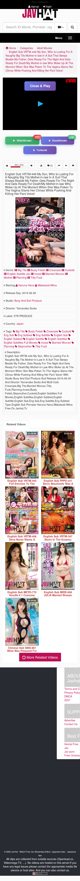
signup (34, 6)
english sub (60, 335)
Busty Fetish (37, 270)
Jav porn (69, 751)
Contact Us (70, 724)
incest (44, 342)
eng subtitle (42, 335)
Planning (21, 277)
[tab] (16, 424)
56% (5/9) (21, 165)
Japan (20, 323)
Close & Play (40, 85)
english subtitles (57, 339)
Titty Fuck (36, 277)
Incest (37, 274)
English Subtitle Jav (18, 274)
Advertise (69, 720)
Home (12, 48)
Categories (26, 48)
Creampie (55, 270)
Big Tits (22, 270)
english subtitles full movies (20, 342)
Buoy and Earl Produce (28, 300)
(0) (51, 165)
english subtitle (34, 339)
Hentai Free (71, 744)
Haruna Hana (26, 285)
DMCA (68, 696)
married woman (61, 342)
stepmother (24, 346)
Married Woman (54, 274)
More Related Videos (42, 657)
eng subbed (24, 335)
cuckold (66, 331)
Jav (66, 748)
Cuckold (69, 270)
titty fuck (41, 346)
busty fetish (35, 331)
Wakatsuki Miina (47, 285)
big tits (20, 331)
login (48, 6)
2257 (67, 700)
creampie (52, 331)
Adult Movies (44, 48)
